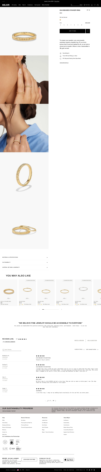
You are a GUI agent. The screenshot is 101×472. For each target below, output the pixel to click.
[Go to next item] (61, 309)
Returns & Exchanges (6, 427)
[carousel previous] (3, 1)
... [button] (51, 400)
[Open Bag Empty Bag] (98, 5)
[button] (45, 401)
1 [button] (47, 400)
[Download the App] (69, 459)
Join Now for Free (29, 459)
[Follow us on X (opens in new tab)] (94, 470)
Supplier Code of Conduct (69, 432)
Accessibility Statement (68, 429)
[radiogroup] (60, 19)
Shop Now (56, 1)
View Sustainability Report (9, 411)
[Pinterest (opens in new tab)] (92, 470)
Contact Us (4, 432)
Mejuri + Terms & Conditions (48, 432)
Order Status (4, 422)
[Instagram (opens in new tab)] (89, 470)
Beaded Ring (22, 301)
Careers (65, 434)
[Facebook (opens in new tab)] (87, 470)
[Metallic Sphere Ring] (8, 289)
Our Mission (66, 420)
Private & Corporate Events (26, 427)
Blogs (43, 429)
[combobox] (92, 349)
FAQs (3, 420)
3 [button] (50, 400)
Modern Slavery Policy (68, 427)
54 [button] (53, 400)
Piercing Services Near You (26, 422)
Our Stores (23, 420)
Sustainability (66, 422)
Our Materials (45, 422)
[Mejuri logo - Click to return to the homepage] (5, 5)
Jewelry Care (44, 420)
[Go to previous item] (39, 309)
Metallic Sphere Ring (6, 301)
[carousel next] (4, 1)
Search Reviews (7, 349)
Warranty (4, 429)
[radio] (60, 19)
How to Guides (45, 427)
